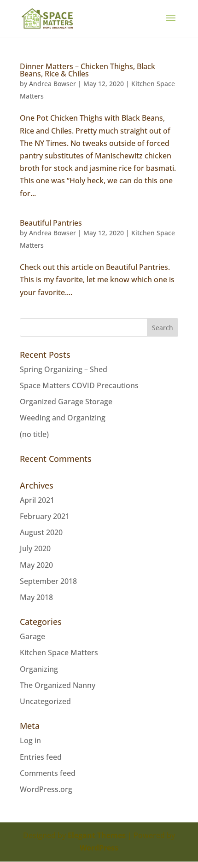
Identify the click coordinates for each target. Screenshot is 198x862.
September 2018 (48, 581)
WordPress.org (46, 789)
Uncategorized (45, 701)
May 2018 (36, 597)
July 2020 (35, 548)
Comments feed (48, 773)
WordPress (99, 848)
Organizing (39, 669)
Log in (30, 740)
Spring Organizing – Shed (63, 369)
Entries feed (41, 757)
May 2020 (36, 565)
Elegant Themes (97, 835)
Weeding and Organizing (62, 418)
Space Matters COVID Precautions (79, 385)
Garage (32, 636)
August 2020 (41, 532)
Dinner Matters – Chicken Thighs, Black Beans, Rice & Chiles (87, 70)
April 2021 (37, 500)
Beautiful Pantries (51, 223)
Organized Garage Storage (66, 401)
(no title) (34, 434)
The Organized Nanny (57, 685)
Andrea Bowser (52, 83)
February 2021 (45, 516)
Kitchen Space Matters (59, 652)
